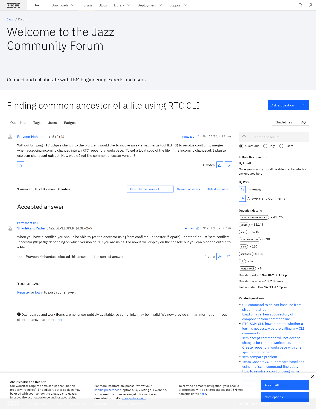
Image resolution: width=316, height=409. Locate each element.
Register (23, 292)
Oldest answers (217, 189)
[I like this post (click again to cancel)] (219, 164)
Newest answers (188, 189)
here (203, 394)
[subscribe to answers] (242, 189)
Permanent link (27, 223)
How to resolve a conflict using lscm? (270, 371)
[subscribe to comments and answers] (242, 198)
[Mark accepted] (20, 256)
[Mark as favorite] (20, 164)
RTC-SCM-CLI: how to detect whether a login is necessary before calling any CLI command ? (273, 328)
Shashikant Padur (31, 228)
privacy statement (133, 398)
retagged (188, 136)
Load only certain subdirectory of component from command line (267, 316)
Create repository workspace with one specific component (271, 349)
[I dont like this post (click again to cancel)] (228, 164)
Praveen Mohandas (32, 136)
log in (39, 292)
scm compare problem (259, 357)
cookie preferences (107, 390)
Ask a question (282, 105)
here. (61, 319)
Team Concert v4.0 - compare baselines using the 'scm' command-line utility (273, 364)
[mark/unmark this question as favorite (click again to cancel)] (20, 164)
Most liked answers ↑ (145, 189)
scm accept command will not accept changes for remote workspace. (271, 340)
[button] (312, 376)
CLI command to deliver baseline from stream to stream (271, 307)
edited (189, 228)
